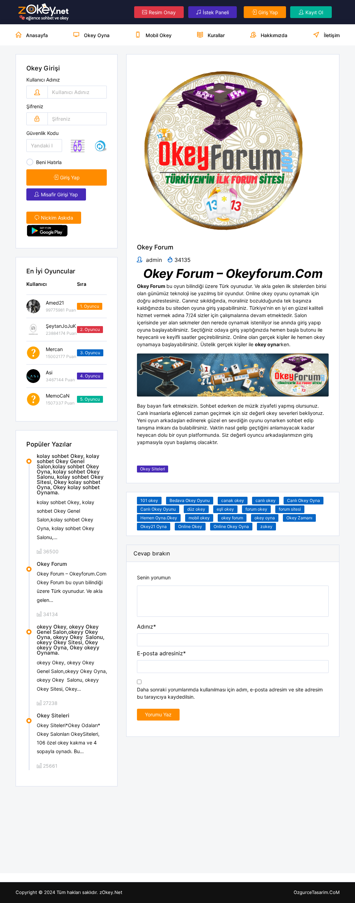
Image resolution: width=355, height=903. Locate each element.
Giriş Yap (268, 12)
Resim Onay (162, 12)
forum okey (256, 509)
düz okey (196, 509)
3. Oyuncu (90, 352)
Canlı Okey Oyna (303, 500)
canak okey (232, 500)
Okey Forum (52, 564)
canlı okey (266, 500)
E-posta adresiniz (161, 653)
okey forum (232, 517)
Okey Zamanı (299, 517)
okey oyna (264, 517)
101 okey (149, 500)
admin (153, 259)
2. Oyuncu (90, 329)
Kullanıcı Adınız (43, 79)
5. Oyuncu (90, 399)
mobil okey (199, 517)
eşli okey (225, 509)
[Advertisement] (67, 829)
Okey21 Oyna (153, 526)
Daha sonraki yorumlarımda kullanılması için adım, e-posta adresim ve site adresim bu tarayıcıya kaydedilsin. (230, 693)
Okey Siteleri (53, 715)
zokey (266, 526)
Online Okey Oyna (231, 526)
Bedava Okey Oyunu (190, 500)
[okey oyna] (44, 12)
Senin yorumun (154, 577)
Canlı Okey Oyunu (158, 509)
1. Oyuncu (89, 306)
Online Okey (190, 526)
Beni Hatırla (49, 162)
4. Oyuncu (90, 375)
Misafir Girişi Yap (59, 194)
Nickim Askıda (57, 218)
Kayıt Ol (314, 12)
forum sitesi (290, 509)
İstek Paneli (216, 12)
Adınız (146, 626)
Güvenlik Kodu (42, 133)
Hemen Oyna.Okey (158, 517)
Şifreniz (34, 106)
